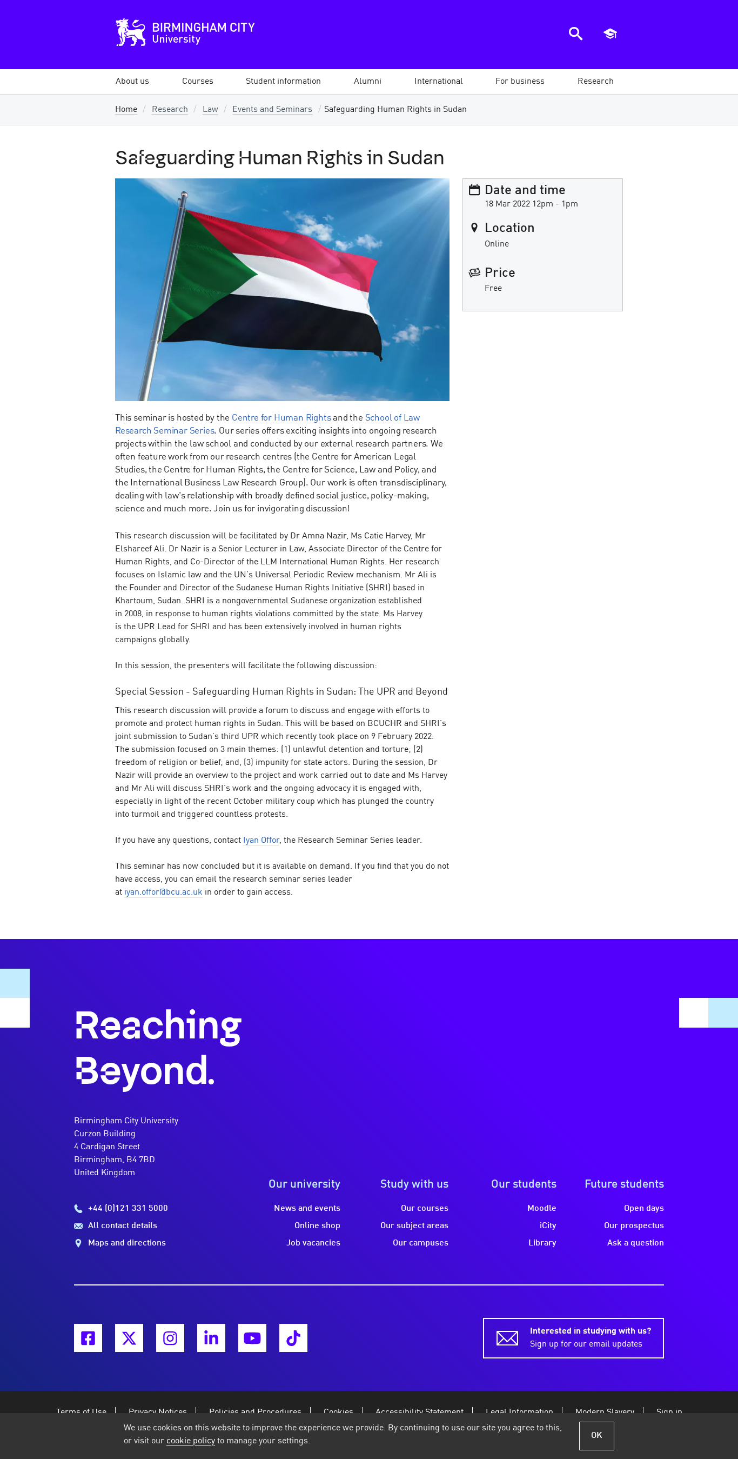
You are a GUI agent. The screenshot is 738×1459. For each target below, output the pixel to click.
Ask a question (635, 1243)
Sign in (669, 1412)
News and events (307, 1208)
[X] (129, 1338)
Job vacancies (313, 1243)
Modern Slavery (604, 1412)
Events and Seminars (272, 109)
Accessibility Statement (419, 1412)
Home (126, 109)
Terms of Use (81, 1412)
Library (542, 1243)
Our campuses (420, 1243)
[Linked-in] (211, 1338)
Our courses (424, 1208)
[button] (132, 82)
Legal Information (519, 1412)
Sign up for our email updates (590, 1338)
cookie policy (190, 1441)
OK (596, 1435)
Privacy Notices (158, 1412)
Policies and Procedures (255, 1412)
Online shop (317, 1226)
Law (210, 109)
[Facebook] (88, 1338)
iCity (548, 1226)
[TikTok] (293, 1338)
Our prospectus (634, 1226)
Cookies (338, 1412)
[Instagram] (170, 1338)
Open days (644, 1208)
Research (170, 109)
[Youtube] (252, 1338)
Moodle (541, 1208)
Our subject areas (414, 1226)
